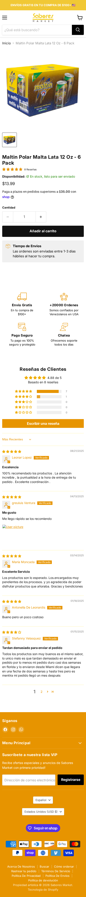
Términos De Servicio (55, 871)
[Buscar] (78, 30)
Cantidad (8, 207)
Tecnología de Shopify (43, 889)
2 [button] (42, 691)
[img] (11, 451)
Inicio (6, 43)
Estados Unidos (41, 811)
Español (41, 800)
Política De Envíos (57, 875)
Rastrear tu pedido (23, 871)
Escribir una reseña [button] (43, 423)
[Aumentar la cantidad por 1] (41, 216)
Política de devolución (43, 880)
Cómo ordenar (64, 866)
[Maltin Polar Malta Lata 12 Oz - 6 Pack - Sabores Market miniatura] (9, 140)
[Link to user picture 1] (12, 535)
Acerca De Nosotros (21, 866)
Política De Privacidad (26, 875)
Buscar (44, 866)
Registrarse (70, 780)
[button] (24, 391)
